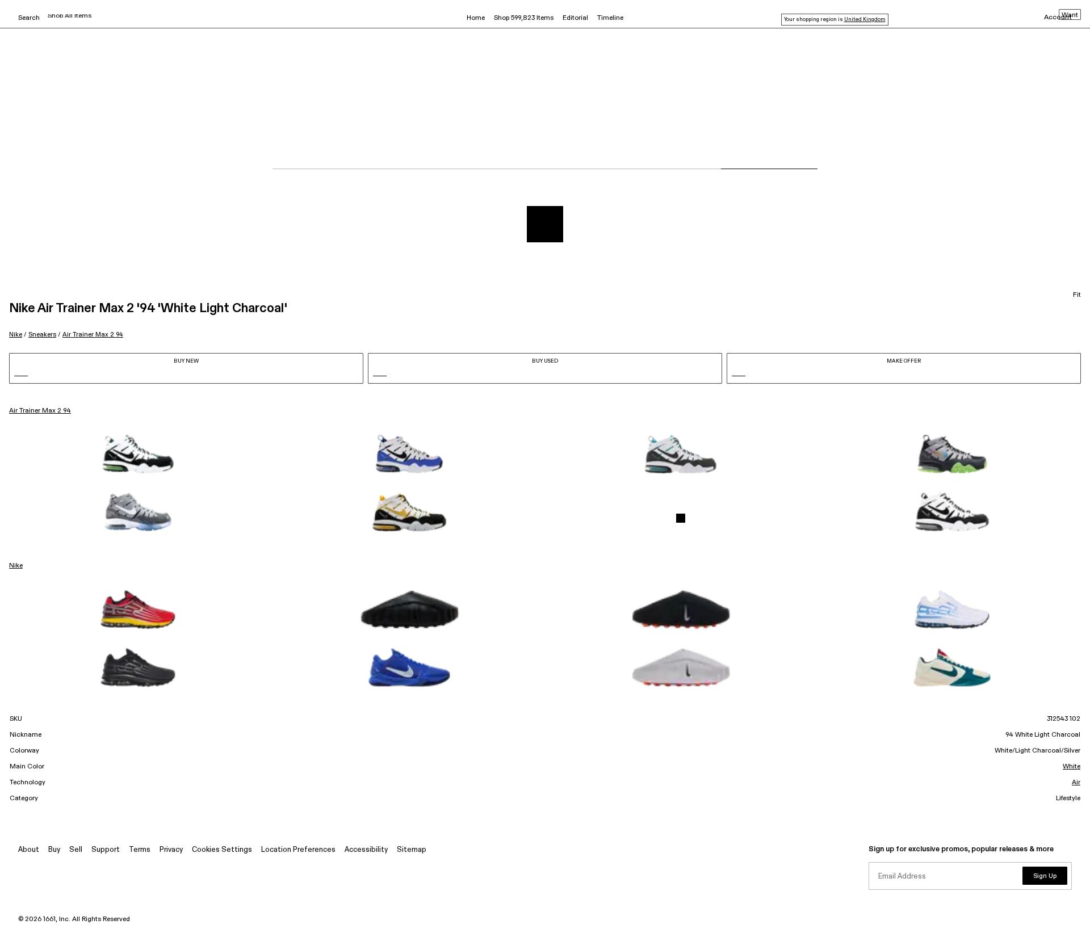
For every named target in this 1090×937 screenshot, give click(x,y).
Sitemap (411, 850)
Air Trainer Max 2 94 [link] (40, 410)
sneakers (42, 334)
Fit (1077, 295)
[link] (138, 454)
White (1071, 766)
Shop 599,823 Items (524, 18)
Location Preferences (298, 850)
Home (476, 18)
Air (1076, 782)
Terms (139, 850)
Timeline (610, 18)
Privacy (171, 850)
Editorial (575, 18)
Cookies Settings (222, 850)
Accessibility (366, 850)
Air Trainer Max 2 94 (92, 334)
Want (1070, 15)
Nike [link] (16, 565)
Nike (15, 334)
